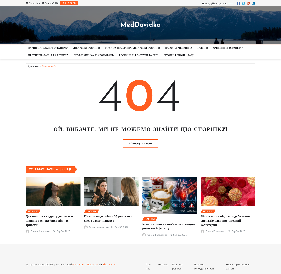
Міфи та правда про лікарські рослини (132, 48)
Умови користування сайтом (238, 266)
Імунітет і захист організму (48, 48)
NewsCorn (92, 264)
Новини (202, 48)
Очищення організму (228, 48)
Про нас (148, 266)
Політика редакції (177, 266)
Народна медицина (178, 48)
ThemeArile (109, 264)
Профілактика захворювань (94, 55)
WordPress (78, 264)
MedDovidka (140, 25)
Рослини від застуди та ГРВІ (138, 55)
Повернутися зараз (141, 143)
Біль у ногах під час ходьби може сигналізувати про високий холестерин (225, 221)
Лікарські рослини (86, 48)
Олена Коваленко (40, 231)
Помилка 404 (49, 66)
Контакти (163, 264)
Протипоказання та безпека (48, 55)
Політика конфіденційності (204, 266)
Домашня (33, 66)
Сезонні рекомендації (178, 55)
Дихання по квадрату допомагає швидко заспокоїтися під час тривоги (49, 221)
